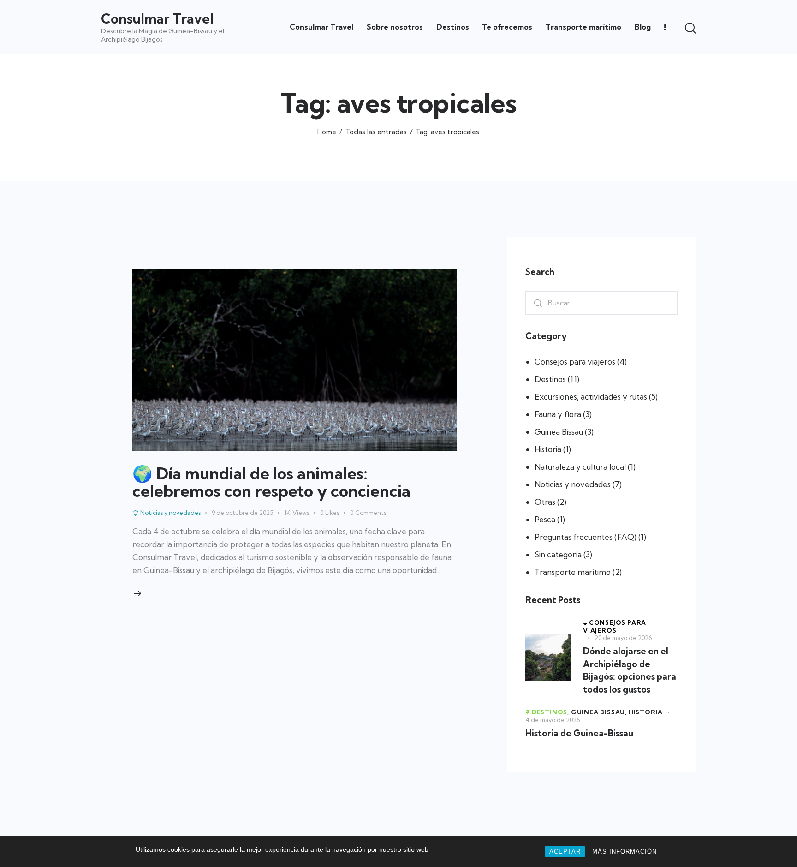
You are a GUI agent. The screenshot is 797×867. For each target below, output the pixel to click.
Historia (548, 449)
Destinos (550, 379)
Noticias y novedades (573, 484)
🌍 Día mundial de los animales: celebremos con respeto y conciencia (271, 482)
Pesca (545, 519)
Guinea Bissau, (600, 712)
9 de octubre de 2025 (242, 512)
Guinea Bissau (559, 431)
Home (326, 131)
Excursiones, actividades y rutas (591, 396)
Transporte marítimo (573, 572)
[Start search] (690, 28)
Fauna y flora (558, 414)
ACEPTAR (565, 851)
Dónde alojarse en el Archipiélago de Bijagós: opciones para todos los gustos (629, 670)
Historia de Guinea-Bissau (579, 733)
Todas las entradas (376, 131)
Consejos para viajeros (575, 361)
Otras (545, 502)
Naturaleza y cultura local (580, 467)
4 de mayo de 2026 (552, 719)
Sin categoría (558, 554)
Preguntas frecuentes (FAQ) (585, 537)
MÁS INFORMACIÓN (624, 851)
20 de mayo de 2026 (623, 637)
